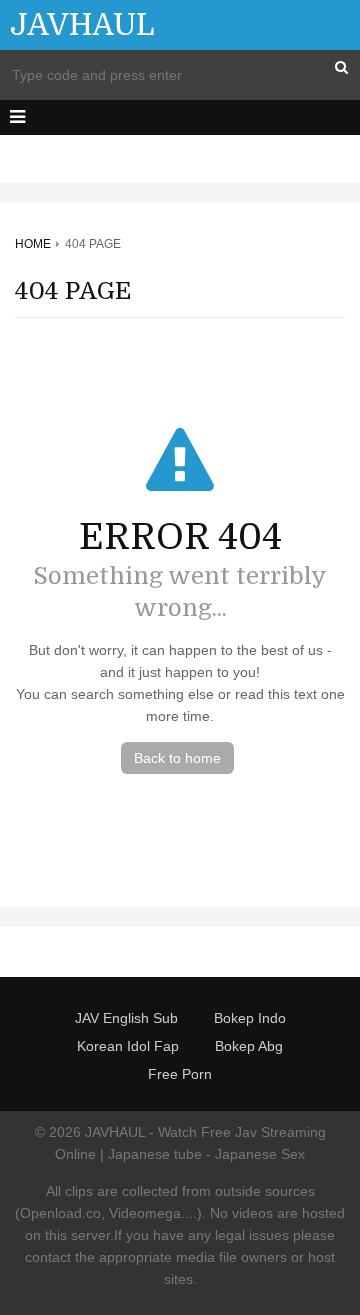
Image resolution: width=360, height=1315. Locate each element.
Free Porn (180, 1074)
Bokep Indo (250, 1018)
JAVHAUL (82, 25)
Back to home (177, 758)
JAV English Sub (126, 1018)
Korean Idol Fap (128, 1046)
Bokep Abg (249, 1046)
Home (33, 244)
